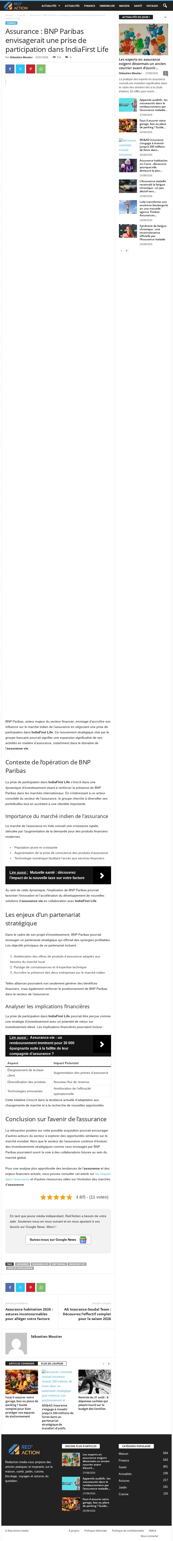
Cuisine (123, 1494)
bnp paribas (58, 1264)
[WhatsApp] (41, 68)
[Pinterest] (30, 68)
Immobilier (107, 5)
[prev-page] (103, 1363)
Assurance (23, 1264)
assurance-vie (40, 1264)
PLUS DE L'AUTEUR (52, 1363)
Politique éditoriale (95, 1530)
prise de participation (20, 1268)
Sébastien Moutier (21, 57)
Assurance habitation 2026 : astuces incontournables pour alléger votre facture (29, 1314)
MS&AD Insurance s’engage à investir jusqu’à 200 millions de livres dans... (152, 145)
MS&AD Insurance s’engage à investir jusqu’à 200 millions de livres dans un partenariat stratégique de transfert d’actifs (57, 1416)
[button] (165, 6)
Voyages (152, 5)
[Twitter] (20, 68)
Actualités (49, 5)
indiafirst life (77, 1264)
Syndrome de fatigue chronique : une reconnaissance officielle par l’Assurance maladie (153, 232)
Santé (138, 5)
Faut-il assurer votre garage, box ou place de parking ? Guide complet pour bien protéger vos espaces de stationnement (21, 1406)
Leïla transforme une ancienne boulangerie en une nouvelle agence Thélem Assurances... (154, 208)
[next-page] (109, 1363)
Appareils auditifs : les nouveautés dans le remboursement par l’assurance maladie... (154, 105)
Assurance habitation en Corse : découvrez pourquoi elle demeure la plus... (154, 165)
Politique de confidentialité (128, 1530)
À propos (74, 1530)
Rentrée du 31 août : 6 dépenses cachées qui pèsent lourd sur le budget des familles (93, 1403)
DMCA (152, 1530)
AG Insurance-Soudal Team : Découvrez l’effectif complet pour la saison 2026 (87, 1314)
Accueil (9, 15)
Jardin (123, 1487)
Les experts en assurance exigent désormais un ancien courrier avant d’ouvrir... (142, 63)
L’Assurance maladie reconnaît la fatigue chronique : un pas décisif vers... (153, 186)
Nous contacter (149, 1536)
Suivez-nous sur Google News (53, 1239)
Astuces (124, 1480)
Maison (124, 5)
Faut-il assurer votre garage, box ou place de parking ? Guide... (153, 124)
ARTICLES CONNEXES (21, 1363)
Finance (89, 5)
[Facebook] (9, 68)
